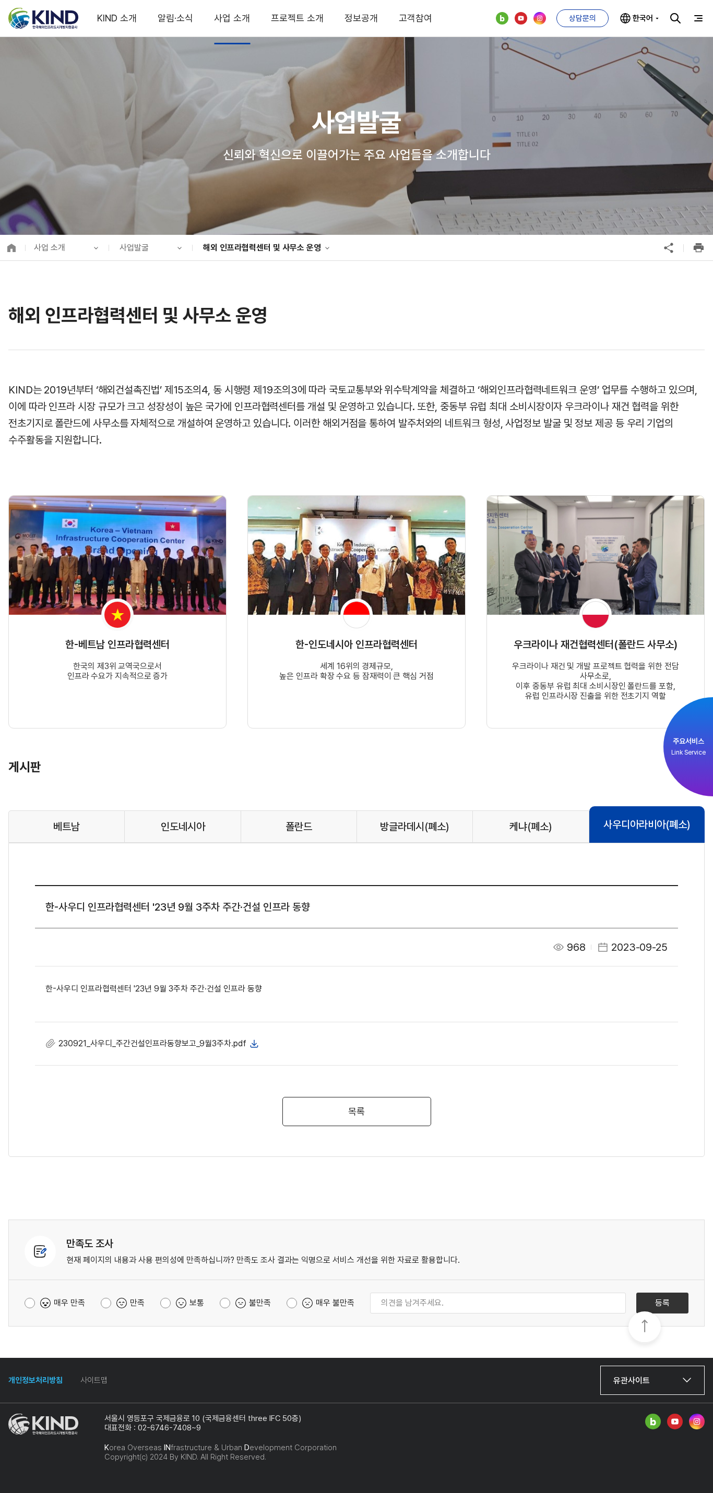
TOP (644, 1327)
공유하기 (668, 248)
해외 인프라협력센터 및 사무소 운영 (262, 248)
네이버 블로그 (502, 18)
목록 (356, 1111)
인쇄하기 (698, 248)
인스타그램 (539, 18)
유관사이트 (631, 1380)
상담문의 (582, 18)
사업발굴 (134, 248)
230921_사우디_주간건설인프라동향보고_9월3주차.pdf (152, 1043)
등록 (662, 1303)
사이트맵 (94, 1380)
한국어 (643, 18)
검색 (675, 18)
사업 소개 (49, 248)
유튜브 (521, 18)
